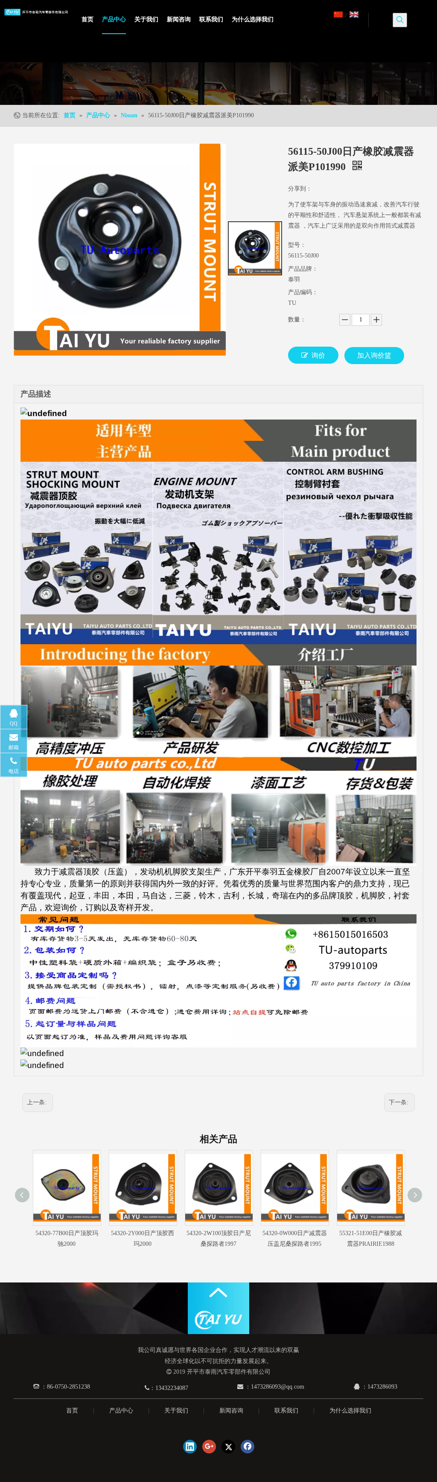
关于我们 (176, 1410)
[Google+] (209, 1446)
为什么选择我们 (350, 1410)
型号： (297, 245)
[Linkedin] (190, 1446)
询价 (318, 355)
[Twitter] (228, 1446)
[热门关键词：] (400, 20)
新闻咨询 (231, 1410)
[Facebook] (247, 1446)
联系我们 (286, 1410)
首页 (72, 1410)
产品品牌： (303, 269)
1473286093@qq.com (277, 1387)
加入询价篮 (374, 355)
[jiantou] (218, 1292)
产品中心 (121, 1410)
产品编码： (303, 292)
